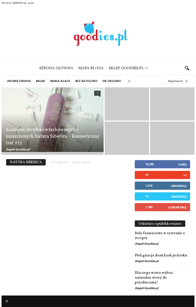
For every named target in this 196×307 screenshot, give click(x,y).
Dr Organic (112, 81)
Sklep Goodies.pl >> (129, 68)
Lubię (182, 164)
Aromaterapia (19, 81)
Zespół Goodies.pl (18, 149)
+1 (185, 175)
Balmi (40, 81)
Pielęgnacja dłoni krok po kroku (161, 255)
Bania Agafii (60, 81)
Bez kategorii (86, 81)
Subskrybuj (177, 207)
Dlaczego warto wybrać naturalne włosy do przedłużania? (154, 277)
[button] (186, 68)
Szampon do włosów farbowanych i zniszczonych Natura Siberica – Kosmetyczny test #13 (52, 136)
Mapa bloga (91, 68)
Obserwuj (179, 186)
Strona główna (56, 68)
